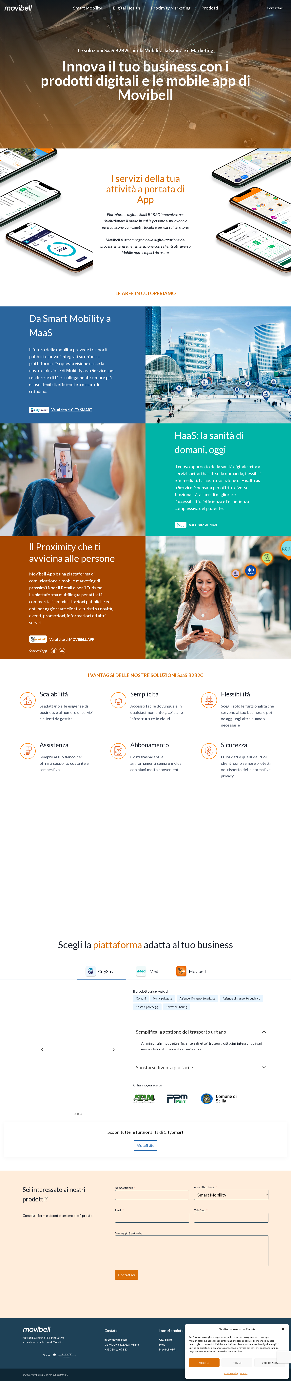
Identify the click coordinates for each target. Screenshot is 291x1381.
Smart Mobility (87, 7)
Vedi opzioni (270, 1362)
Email (119, 1210)
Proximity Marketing (170, 7)
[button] (283, 1329)
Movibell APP (167, 1349)
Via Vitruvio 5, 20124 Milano (122, 1344)
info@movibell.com (116, 1339)
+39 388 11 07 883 (116, 1349)
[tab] (101, 972)
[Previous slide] (42, 1049)
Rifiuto (237, 1362)
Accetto (204, 1362)
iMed (162, 1344)
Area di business (205, 1187)
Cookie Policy (231, 1373)
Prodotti (210, 7)
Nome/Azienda (125, 1187)
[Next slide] (113, 1049)
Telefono (201, 1210)
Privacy (244, 1373)
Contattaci (275, 8)
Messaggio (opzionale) (128, 1233)
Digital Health (126, 7)
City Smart (165, 1339)
